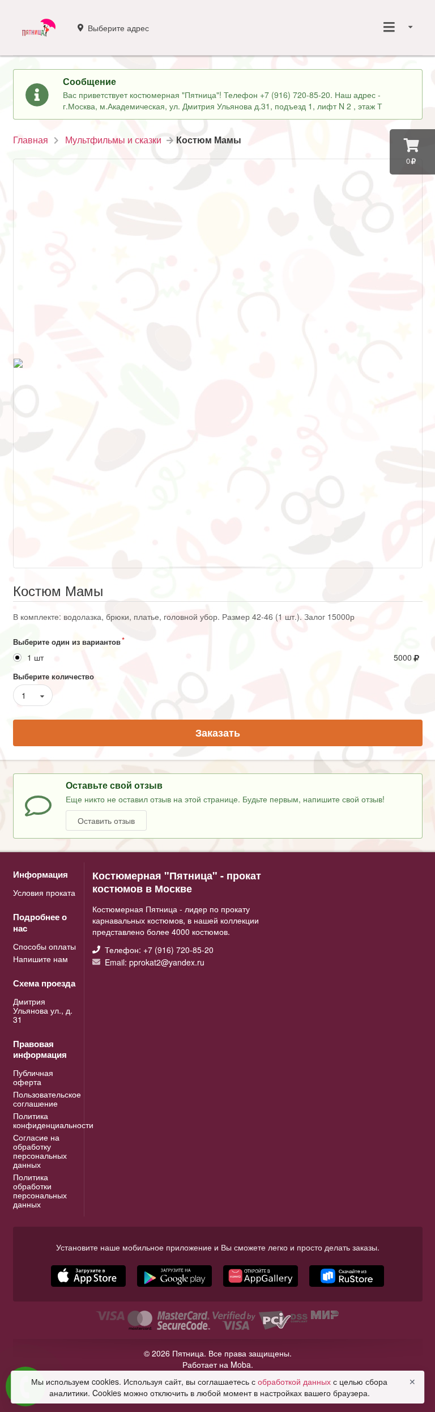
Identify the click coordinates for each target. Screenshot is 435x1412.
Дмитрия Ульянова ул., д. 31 (42, 1010)
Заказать (217, 732)
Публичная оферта (33, 1077)
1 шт (35, 657)
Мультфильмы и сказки (113, 139)
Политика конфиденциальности (45, 1120)
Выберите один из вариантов (67, 641)
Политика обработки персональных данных (40, 1190)
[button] (262, 1288)
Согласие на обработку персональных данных (40, 1151)
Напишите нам (40, 958)
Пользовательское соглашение (45, 1098)
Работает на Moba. (217, 1364)
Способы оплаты (44, 947)
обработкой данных (295, 1381)
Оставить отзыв (106, 820)
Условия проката (44, 892)
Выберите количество (53, 676)
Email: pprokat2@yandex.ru (153, 961)
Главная (30, 139)
